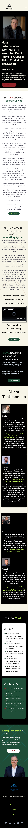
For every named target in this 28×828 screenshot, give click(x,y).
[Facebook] (6, 823)
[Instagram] (10, 823)
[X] (14, 823)
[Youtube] (22, 823)
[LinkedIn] (18, 823)
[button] (26, 7)
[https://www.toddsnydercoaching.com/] (9, 7)
